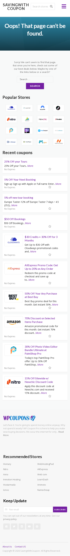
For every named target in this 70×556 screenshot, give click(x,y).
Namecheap (43, 490)
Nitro (5, 469)
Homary (7, 464)
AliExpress (42, 469)
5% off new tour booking (18, 197)
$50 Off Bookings (14, 219)
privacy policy (9, 519)
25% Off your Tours (15, 161)
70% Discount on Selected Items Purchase (40, 320)
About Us (7, 546)
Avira (5, 474)
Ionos (6, 490)
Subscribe (60, 509)
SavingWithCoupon (16, 7)
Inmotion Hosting (11, 479)
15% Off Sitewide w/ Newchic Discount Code (39, 380)
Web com (42, 474)
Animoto (41, 484)
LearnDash (42, 479)
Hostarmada (9, 484)
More (30, 165)
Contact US (20, 546)
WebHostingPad (45, 464)
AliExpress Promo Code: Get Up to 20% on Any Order (41, 267)
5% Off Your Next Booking (20, 179)
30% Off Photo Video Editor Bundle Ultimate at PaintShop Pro (41, 350)
